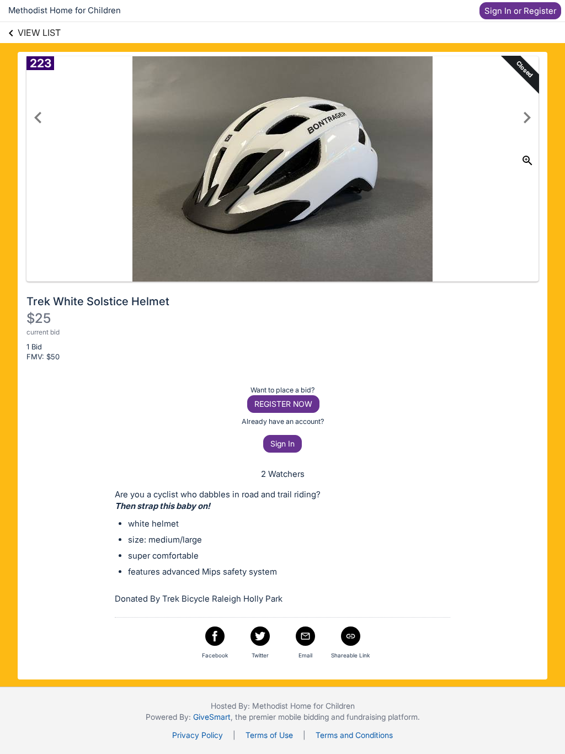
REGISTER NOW (283, 403)
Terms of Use (269, 735)
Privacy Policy (197, 735)
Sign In (282, 443)
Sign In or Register (520, 11)
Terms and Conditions (354, 735)
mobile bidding (303, 716)
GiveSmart (212, 716)
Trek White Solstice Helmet (97, 301)
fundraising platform (382, 716)
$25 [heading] (38, 318)
